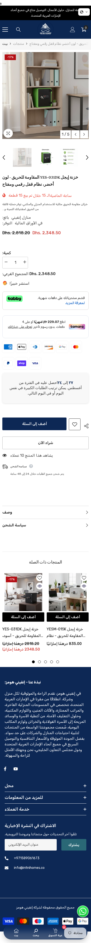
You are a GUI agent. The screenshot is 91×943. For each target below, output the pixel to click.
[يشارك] (84, 425)
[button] (75, 134)
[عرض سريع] (39, 586)
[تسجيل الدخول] (72, 29)
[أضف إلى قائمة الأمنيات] (74, 424)
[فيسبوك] (5, 768)
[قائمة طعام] (5, 29)
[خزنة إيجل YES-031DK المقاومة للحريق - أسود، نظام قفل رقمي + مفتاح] (23, 592)
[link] (36, 932)
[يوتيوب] (15, 768)
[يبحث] (18, 29)
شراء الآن (45, 443)
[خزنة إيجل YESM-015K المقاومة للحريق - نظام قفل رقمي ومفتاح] (68, 592)
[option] (45, 95)
